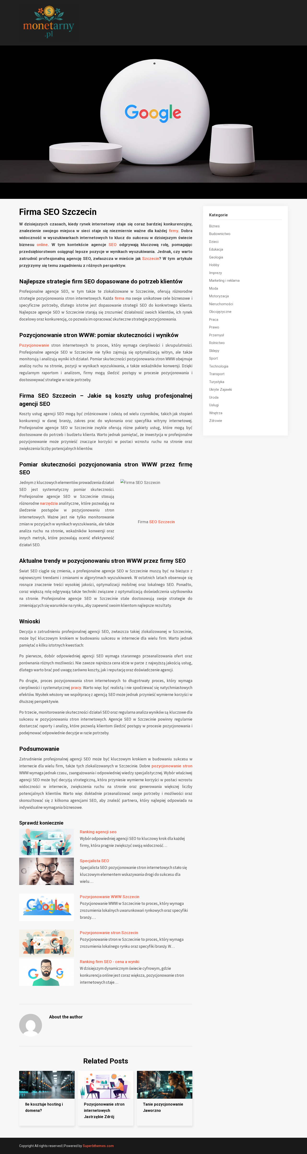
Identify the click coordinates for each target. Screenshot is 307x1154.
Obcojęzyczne (220, 312)
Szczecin (150, 258)
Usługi (214, 405)
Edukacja (216, 249)
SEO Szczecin (162, 521)
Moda (213, 288)
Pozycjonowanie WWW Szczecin (109, 896)
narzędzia (49, 503)
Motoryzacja (219, 296)
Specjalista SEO (94, 860)
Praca (213, 319)
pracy (76, 687)
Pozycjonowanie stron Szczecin (109, 932)
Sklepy (214, 351)
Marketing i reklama (224, 280)
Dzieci (213, 242)
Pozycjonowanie (34, 345)
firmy (173, 230)
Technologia (218, 366)
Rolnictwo (217, 343)
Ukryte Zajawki (220, 389)
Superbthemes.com (98, 1146)
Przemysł (216, 335)
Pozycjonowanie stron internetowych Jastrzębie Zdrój (104, 1110)
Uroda (213, 397)
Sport (213, 358)
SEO (113, 244)
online (42, 244)
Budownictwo (219, 234)
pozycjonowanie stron (172, 766)
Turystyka (216, 382)
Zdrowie (215, 421)
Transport (216, 374)
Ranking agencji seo (98, 831)
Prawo (214, 327)
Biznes (214, 226)
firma (119, 298)
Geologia (216, 257)
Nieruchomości (221, 304)
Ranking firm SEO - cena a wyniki (109, 961)
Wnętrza (215, 413)
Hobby (214, 265)
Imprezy (215, 273)
